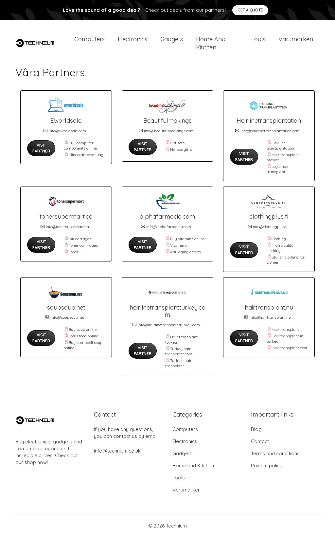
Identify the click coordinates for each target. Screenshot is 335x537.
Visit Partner (41, 148)
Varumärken (295, 39)
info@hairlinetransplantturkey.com (169, 324)
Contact (260, 441)
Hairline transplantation (280, 145)
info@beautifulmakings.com (169, 130)
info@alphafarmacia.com (168, 226)
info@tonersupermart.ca (67, 226)
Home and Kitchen (210, 43)
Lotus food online (83, 335)
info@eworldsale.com (67, 130)
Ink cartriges (80, 238)
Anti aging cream (185, 251)
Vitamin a (178, 245)
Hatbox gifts (181, 149)
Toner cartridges (83, 245)
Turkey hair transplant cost (178, 351)
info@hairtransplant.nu (270, 317)
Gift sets (177, 142)
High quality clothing (280, 248)
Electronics (132, 39)
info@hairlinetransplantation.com (270, 130)
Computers (89, 39)
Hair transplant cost (289, 347)
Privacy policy (266, 465)
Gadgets (171, 39)
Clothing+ (280, 238)
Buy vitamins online (187, 238)
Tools (258, 39)
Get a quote (250, 10)
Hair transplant (285, 329)
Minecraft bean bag (86, 154)
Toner (74, 251)
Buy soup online (83, 329)
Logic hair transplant (278, 169)
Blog (256, 429)
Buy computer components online (80, 145)
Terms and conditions (275, 453)
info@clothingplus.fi (270, 226)
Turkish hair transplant (178, 363)
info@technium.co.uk (117, 451)
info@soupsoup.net (67, 317)
